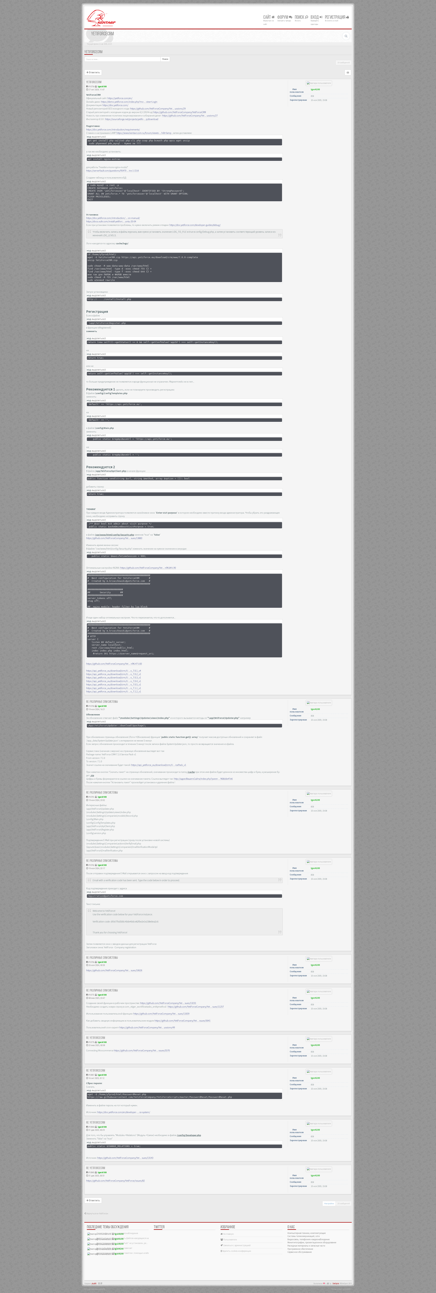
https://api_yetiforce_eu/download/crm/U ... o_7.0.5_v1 (113, 684)
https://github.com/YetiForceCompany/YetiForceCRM (179, 112)
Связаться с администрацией (237, 1245)
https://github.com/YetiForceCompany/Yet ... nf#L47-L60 (114, 663)
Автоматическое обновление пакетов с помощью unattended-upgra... (129, 1253)
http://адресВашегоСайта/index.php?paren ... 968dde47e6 (203, 778)
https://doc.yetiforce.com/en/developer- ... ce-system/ (123, 1112)
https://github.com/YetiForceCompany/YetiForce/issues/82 (115, 1180)
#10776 (91, 1042)
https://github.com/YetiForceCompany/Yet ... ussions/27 (190, 115)
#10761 (91, 797)
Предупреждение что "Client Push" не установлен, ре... (122, 1243)
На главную (228, 1233)
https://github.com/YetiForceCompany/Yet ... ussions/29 (158, 108)
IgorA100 (102, 86)
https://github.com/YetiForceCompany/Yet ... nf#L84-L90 (148, 567)
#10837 (91, 1075)
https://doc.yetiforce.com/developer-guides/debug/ (195, 225)
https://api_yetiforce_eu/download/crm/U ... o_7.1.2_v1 (113, 691)
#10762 (91, 865)
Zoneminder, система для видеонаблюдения (117, 1233)
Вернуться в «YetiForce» (97, 1213)
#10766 (91, 962)
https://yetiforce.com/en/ (119, 98)
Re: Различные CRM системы (102, 702)
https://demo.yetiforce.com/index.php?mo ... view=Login (129, 101)
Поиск (300, 17)
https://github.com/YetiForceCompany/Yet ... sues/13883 (114, 538)
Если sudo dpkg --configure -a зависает (114, 1248)
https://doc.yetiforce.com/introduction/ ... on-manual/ (113, 218)
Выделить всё (99, 137)
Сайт (267, 17)
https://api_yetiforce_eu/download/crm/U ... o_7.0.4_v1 (113, 681)
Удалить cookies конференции (236, 1251)
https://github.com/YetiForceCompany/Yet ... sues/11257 (196, 1006)
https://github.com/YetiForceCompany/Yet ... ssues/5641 (183, 1020)
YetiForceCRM (93, 52)
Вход (315, 17)
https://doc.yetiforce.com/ (115, 105)
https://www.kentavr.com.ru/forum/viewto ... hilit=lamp (143, 132)
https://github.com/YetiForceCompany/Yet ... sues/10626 (114, 970)
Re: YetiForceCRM (95, 1038)
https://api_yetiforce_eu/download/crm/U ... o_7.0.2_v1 (113, 674)
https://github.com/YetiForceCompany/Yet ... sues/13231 (168, 1003)
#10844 (91, 1127)
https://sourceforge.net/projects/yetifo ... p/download (131, 119)
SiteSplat (336, 1283)
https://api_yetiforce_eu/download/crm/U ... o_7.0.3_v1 (113, 677)
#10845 (91, 1172)
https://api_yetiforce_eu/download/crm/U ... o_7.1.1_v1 (113, 688)
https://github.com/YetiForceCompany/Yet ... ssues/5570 (142, 1050)
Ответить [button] (94, 72)
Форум (283, 17)
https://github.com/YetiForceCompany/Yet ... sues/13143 (125, 1157)
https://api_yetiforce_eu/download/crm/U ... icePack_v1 (158, 764)
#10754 (91, 86)
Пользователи (230, 1239)
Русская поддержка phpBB (94, 1289)
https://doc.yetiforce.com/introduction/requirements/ (113, 129)
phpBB (94, 1283)
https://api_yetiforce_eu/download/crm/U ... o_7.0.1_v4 (113, 670)
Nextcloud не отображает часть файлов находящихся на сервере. (127, 1238)
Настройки (329, 1203)
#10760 (91, 706)
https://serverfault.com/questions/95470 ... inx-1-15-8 (112, 170)
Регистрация (335, 17)
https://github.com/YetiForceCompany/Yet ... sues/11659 (161, 1013)
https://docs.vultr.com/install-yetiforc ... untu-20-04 (111, 221)
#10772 (91, 995)
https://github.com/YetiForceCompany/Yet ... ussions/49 (147, 1027)
